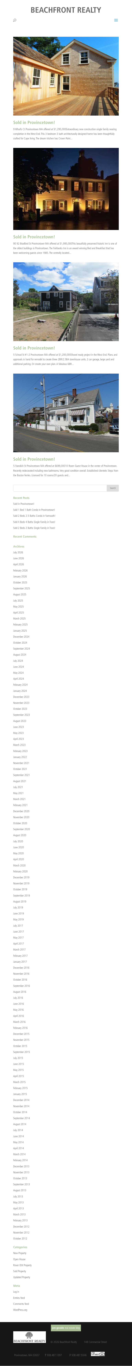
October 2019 (20, 889)
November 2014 (21, 1106)
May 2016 (18, 1009)
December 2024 (21, 636)
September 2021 (21, 775)
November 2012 (21, 1232)
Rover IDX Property (22, 1265)
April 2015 (18, 1076)
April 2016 (18, 1016)
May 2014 (18, 1142)
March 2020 (19, 865)
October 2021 (20, 769)
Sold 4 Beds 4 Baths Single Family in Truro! (34, 522)
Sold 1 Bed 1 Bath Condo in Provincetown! (34, 509)
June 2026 (18, 558)
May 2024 (18, 672)
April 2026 (18, 564)
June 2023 (18, 727)
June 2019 (18, 913)
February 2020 (20, 871)
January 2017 (20, 961)
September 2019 (21, 895)
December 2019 (21, 877)
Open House (19, 1259)
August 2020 (19, 835)
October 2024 (20, 642)
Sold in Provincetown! (34, 123)
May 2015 (18, 1070)
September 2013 (21, 1184)
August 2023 (19, 721)
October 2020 (20, 823)
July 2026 (18, 552)
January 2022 (20, 757)
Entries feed (19, 1297)
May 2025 (18, 606)
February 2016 (20, 1028)
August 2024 (19, 654)
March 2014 (19, 1154)
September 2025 (21, 588)
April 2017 (18, 943)
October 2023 (20, 708)
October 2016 (20, 979)
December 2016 (21, 967)
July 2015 (18, 1058)
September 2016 (21, 985)
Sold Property (19, 1271)
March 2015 (19, 1082)
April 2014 (18, 1148)
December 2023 (21, 696)
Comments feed (21, 1303)
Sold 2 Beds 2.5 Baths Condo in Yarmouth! (34, 515)
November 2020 (21, 817)
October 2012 (20, 1238)
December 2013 (21, 1166)
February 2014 (20, 1160)
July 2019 (18, 907)
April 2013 (18, 1208)
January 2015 (20, 1094)
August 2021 (19, 781)
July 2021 (18, 787)
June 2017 (18, 931)
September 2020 (21, 829)
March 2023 (19, 745)
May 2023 (18, 733)
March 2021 (19, 799)
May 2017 (18, 937)
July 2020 (18, 841)
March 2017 (19, 949)
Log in (16, 1291)
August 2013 (19, 1190)
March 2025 (19, 618)
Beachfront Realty (66, 11)
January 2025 (20, 630)
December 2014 (21, 1100)
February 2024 (20, 684)
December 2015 (21, 1033)
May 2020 (18, 853)
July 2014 (18, 1130)
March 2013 (19, 1214)
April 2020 (18, 859)
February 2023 (20, 751)
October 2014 (20, 1112)
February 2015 (20, 1088)
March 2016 (19, 1022)
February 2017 (20, 955)
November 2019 (21, 883)
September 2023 (21, 714)
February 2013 (20, 1220)
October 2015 (20, 1046)
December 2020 (21, 811)
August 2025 (19, 594)
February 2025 (20, 624)
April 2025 (18, 612)
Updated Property (21, 1277)
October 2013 (20, 1178)
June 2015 (18, 1064)
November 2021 (21, 763)
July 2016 (18, 997)
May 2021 (18, 793)
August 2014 (19, 1124)
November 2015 (21, 1039)
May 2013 (18, 1202)
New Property (19, 1253)
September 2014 (21, 1118)
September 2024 (21, 648)
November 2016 (21, 973)
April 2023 (18, 739)
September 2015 (21, 1052)
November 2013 (21, 1172)
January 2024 (20, 690)
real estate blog (66, 1327)
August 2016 (19, 991)
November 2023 (21, 702)
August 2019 (19, 901)
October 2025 (20, 582)
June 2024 (18, 666)
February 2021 (20, 805)
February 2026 (20, 570)
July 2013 (18, 1196)
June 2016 (18, 1003)
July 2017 (18, 925)
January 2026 (20, 576)
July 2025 (18, 600)
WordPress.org (20, 1309)
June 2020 (18, 847)
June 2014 (18, 1136)
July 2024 (18, 660)
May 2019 (18, 919)
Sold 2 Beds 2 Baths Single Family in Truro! (34, 528)
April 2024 (18, 678)
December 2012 (21, 1226)
